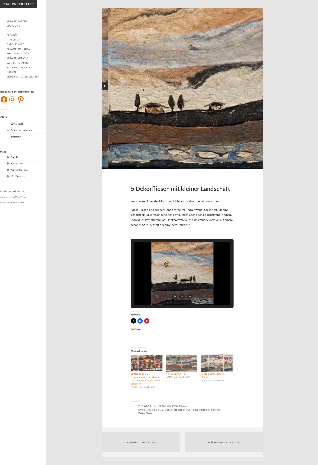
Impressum (14, 39)
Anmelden (15, 157)
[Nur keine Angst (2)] (181, 363)
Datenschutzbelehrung (21, 130)
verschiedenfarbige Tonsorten (204, 409)
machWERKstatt (18, 4)
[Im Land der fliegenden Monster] (216, 363)
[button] (175, 296)
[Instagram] (12, 99)
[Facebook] (4, 99)
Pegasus (12, 35)
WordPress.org (18, 176)
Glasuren (165, 409)
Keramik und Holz (19, 49)
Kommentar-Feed (19, 170)
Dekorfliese (145, 413)
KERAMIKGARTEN (17, 21)
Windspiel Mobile (18, 53)
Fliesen (11, 72)
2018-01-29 (144, 406)
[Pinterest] (21, 99)
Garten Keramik (17, 62)
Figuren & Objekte (18, 67)
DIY (9, 30)
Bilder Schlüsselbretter (23, 76)
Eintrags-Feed (17, 163)
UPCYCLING (13, 25)
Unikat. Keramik (148, 409)
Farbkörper (179, 409)
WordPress (20, 197)
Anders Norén (17, 202)
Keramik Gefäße (17, 58)
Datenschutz (15, 44)
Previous (104, 86)
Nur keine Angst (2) (176, 373)
